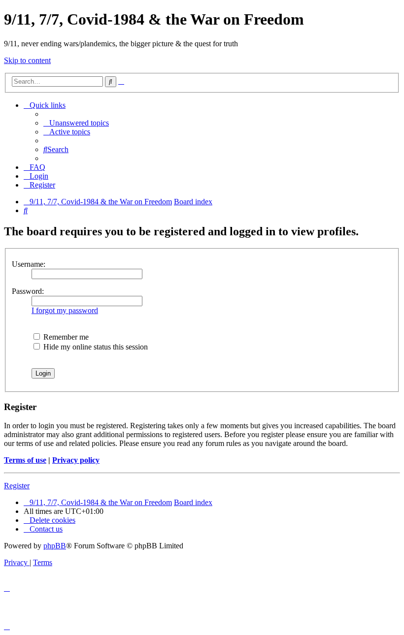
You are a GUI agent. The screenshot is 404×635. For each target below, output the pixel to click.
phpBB (54, 545)
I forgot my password (65, 310)
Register (17, 485)
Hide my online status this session (94, 347)
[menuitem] (76, 123)
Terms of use (25, 460)
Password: (28, 291)
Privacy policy (76, 460)
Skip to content (27, 60)
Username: (28, 264)
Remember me (65, 337)
